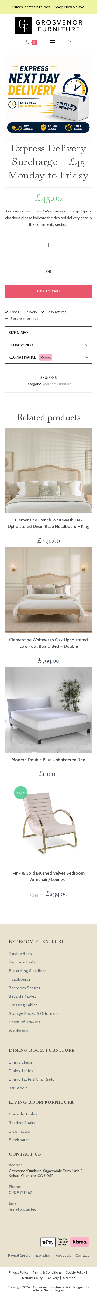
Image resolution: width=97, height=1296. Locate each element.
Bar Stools (18, 1087)
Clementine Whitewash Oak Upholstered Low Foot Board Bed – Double (48, 643)
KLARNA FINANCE (22, 357)
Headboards (20, 979)
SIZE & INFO (18, 332)
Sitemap (69, 1278)
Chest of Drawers (24, 1022)
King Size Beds (22, 962)
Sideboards (19, 1139)
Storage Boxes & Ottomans (34, 1013)
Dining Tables (21, 1070)
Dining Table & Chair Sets (31, 1079)
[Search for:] (70, 42)
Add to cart (48, 291)
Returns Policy (32, 1278)
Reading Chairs (22, 1122)
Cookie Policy (75, 1272)
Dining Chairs (21, 1062)
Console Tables (23, 1114)
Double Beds (20, 953)
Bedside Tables (22, 996)
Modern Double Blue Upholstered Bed (48, 759)
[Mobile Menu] (52, 42)
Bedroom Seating (25, 987)
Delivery (53, 1278)
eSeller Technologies (48, 1290)
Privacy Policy (18, 1272)
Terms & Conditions (47, 1272)
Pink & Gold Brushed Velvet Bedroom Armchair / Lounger (49, 876)
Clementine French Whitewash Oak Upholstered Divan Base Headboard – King (48, 523)
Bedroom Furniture (56, 384)
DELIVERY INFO (21, 345)
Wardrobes (18, 1030)
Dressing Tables (23, 1005)
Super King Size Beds (28, 970)
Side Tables (19, 1131)
